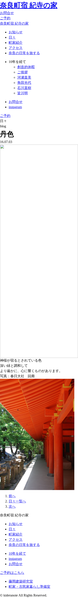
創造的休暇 (26, 67)
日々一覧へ (17, 501)
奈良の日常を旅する (24, 53)
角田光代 (24, 82)
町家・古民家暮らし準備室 (29, 586)
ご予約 (5, 18)
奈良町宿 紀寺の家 (28, 5)
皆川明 (22, 93)
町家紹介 (16, 42)
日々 (12, 37)
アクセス (16, 48)
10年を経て (17, 553)
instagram (15, 107)
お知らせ (16, 32)
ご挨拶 (22, 72)
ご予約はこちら (12, 572)
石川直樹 (24, 88)
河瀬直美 (24, 77)
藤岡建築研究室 (21, 581)
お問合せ (7, 13)
